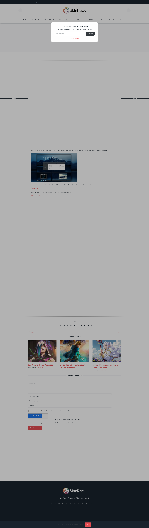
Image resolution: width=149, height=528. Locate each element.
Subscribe (90, 34)
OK (87, 524)
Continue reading (74, 38)
